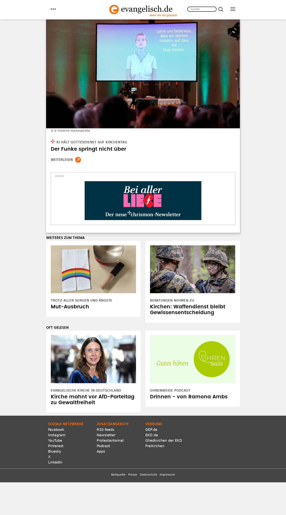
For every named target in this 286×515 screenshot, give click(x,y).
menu (53, 9)
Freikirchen (154, 446)
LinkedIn (55, 462)
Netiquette (118, 474)
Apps (101, 451)
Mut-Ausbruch (70, 306)
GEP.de (151, 430)
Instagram (57, 435)
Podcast (103, 446)
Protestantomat (110, 440)
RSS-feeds (105, 430)
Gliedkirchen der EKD (163, 440)
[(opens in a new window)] (143, 200)
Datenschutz (148, 474)
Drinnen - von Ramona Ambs (189, 396)
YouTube (55, 440)
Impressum (167, 474)
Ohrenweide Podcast (170, 390)
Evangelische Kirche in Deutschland (86, 390)
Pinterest (55, 446)
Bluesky (54, 451)
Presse (132, 474)
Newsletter (106, 435)
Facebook (56, 430)
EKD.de (151, 435)
